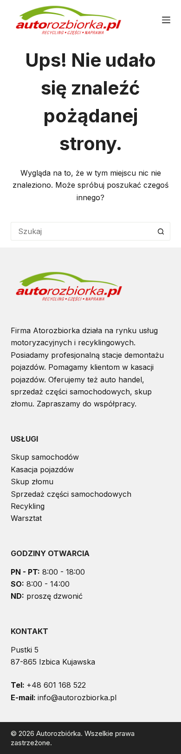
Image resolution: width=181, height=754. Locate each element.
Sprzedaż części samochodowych (71, 494)
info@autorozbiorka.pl (77, 697)
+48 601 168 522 (56, 685)
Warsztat (26, 518)
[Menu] (166, 20)
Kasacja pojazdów (42, 469)
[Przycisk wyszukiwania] (161, 231)
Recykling (28, 506)
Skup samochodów (45, 457)
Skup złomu (32, 481)
